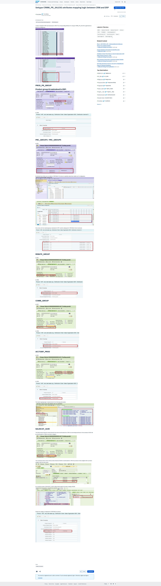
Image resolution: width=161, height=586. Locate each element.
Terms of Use (51, 583)
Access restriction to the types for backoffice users (108, 49)
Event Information (101, 34)
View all (98, 104)
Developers (66, 1)
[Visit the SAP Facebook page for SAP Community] (108, 583)
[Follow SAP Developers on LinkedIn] (115, 583)
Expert (117, 34)
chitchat (121, 30)
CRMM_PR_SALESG (39, 566)
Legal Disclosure (63, 583)
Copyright (57, 583)
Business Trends (105, 30)
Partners (72, 1)
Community (43, 1)
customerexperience (111, 32)
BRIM (98, 30)
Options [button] (114, 9)
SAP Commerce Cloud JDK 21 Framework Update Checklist (110, 59)
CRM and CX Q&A (102, 51)
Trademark (70, 583)
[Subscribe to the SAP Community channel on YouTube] (113, 583)
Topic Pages (88, 1)
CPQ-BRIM (103, 32)
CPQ (98, 32)
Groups (61, 1)
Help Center (82, 1)
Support (75, 583)
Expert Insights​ (108, 36)
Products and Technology (53, 1)
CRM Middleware (55, 22)
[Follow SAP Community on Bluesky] (111, 583)
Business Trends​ (114, 30)
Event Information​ (110, 34)
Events (77, 1)
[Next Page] (112, 37)
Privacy (46, 583)
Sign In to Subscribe (119, 7)
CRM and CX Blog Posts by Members (106, 66)
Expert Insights (100, 36)
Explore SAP (117, 1)
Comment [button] (90, 571)
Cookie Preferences (82, 583)
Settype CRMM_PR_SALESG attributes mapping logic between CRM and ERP (72, 7)
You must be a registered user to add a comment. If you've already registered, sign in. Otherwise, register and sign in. (63, 575)
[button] (120, 16)
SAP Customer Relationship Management (43, 22)
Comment (40, 577)
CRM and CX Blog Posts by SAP (105, 47)
